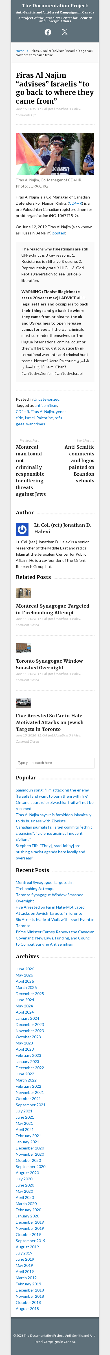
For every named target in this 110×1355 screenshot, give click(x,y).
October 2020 (28, 1160)
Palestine (44, 417)
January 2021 (27, 1141)
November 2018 (30, 1296)
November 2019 (30, 1228)
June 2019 (25, 1259)
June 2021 (25, 1117)
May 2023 (24, 1043)
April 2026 (25, 981)
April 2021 (25, 1129)
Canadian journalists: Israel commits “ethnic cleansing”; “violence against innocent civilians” (54, 833)
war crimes (35, 423)
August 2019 (27, 1246)
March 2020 (26, 1203)
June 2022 (25, 1073)
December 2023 (30, 1024)
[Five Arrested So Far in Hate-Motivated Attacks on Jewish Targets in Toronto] (23, 709)
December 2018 (30, 1290)
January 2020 (27, 1215)
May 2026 (24, 975)
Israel (30, 417)
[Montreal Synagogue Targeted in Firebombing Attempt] (23, 599)
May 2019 (24, 1265)
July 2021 (24, 1110)
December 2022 (30, 1067)
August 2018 (27, 1308)
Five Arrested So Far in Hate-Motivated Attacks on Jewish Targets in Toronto (50, 722)
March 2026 (26, 987)
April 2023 (25, 1049)
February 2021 (28, 1135)
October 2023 (28, 1036)
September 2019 (30, 1240)
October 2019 (28, 1234)
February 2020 (28, 1209)
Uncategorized (47, 399)
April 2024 (25, 1012)
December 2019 (30, 1222)
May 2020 (24, 1191)
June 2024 (25, 999)
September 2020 (30, 1166)
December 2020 (30, 1148)
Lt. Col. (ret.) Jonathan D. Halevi (59, 109)
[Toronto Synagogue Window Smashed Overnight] (23, 654)
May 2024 (24, 1005)
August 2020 (27, 1172)
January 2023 (27, 1061)
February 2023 (28, 1055)
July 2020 (24, 1178)
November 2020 (30, 1154)
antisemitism (46, 405)
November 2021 (30, 1092)
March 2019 (26, 1277)
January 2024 (27, 1018)
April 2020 (25, 1197)
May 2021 (24, 1123)
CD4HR (75, 203)
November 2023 (30, 1030)
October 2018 (28, 1302)
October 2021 (28, 1098)
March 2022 (26, 1080)
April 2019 (25, 1271)
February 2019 (28, 1283)
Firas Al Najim (42, 411)
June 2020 (25, 1185)
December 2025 (30, 993)
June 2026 (25, 968)
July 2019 (24, 1253)
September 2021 (30, 1104)
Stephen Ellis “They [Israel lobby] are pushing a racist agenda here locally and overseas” (50, 851)
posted (58, 233)
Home (20, 51)
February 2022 (28, 1086)
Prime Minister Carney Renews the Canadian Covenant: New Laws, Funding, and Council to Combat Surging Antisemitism (55, 937)
